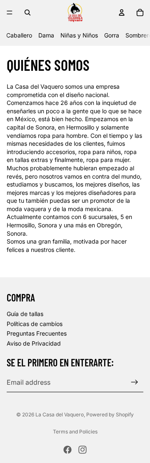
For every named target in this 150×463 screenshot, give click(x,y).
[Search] (27, 12)
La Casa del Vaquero (59, 414)
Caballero (19, 35)
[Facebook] (67, 450)
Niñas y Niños (79, 35)
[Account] (121, 12)
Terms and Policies (75, 431)
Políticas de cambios (34, 323)
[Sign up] (134, 382)
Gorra (111, 35)
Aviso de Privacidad (34, 343)
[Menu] (9, 12)
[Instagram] (83, 450)
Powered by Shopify (110, 414)
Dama (46, 35)
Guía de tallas (25, 313)
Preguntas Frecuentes (37, 333)
